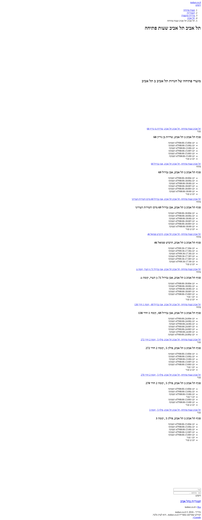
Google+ (197, 517)
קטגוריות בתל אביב (190, 501)
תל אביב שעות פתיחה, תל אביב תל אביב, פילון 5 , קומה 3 (175, 410)
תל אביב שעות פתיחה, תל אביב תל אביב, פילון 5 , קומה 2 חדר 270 (171, 375)
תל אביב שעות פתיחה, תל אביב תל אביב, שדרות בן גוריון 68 (174, 128)
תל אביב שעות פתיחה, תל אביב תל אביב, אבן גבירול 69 (176, 164)
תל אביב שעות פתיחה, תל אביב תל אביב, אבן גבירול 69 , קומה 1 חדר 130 (167, 304)
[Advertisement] (112, 55)
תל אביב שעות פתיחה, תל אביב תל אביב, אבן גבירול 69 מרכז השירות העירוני (166, 199)
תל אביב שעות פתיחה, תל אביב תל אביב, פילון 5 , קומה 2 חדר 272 (171, 339)
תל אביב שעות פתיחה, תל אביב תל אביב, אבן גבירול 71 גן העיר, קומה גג (168, 269)
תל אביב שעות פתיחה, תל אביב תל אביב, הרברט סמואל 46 (174, 234)
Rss (199, 507)
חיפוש (198, 5)
